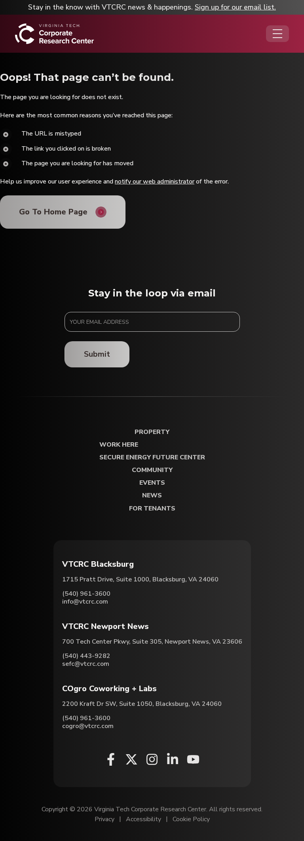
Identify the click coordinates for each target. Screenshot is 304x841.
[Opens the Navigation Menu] (277, 33)
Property (152, 432)
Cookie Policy (191, 819)
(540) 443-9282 (86, 656)
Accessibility (143, 819)
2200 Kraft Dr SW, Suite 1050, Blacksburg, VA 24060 (142, 704)
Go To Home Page (53, 211)
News (152, 495)
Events (152, 483)
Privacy (104, 819)
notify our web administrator (154, 181)
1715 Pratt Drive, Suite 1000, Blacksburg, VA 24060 (140, 579)
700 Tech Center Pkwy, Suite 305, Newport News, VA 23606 (152, 642)
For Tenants (152, 508)
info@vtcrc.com (85, 602)
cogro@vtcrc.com (88, 726)
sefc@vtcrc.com (85, 664)
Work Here (118, 445)
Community (152, 470)
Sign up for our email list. (235, 7)
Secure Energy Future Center (152, 457)
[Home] (54, 33)
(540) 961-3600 (86, 594)
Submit (97, 354)
